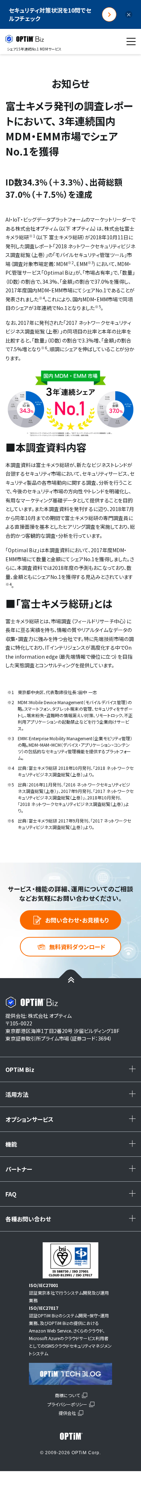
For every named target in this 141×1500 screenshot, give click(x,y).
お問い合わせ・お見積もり (77, 920)
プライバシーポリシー (67, 1404)
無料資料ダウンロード (77, 946)
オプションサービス (72, 1122)
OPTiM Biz (72, 1072)
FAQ (72, 1196)
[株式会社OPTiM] (70, 1436)
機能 (72, 1147)
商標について (67, 1395)
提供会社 (67, 1413)
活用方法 (72, 1097)
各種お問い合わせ (72, 1221)
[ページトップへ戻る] (71, 979)
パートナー (72, 1171)
